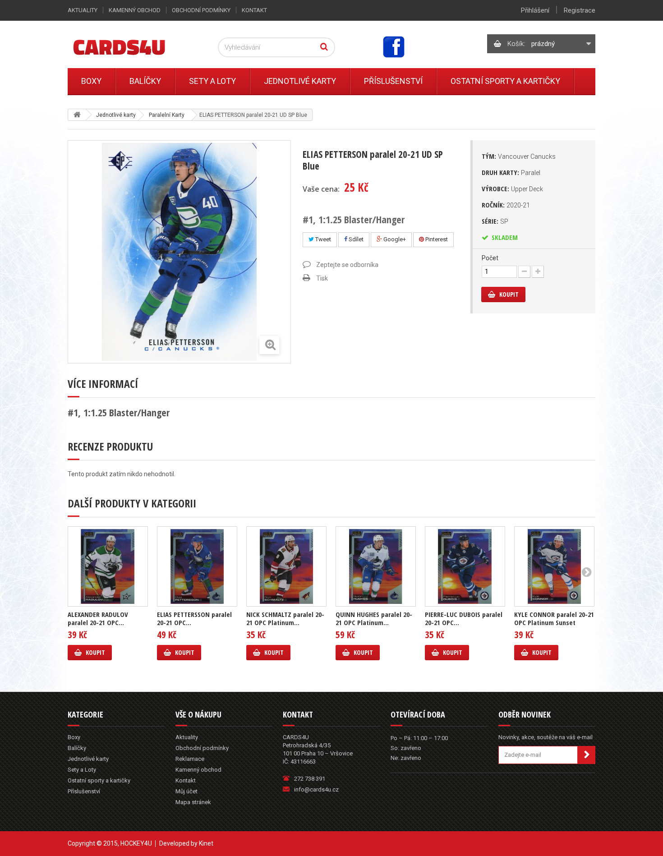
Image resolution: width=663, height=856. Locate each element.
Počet (490, 258)
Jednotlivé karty (300, 81)
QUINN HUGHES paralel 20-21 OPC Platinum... (374, 618)
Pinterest (436, 239)
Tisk (322, 278)
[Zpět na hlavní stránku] (77, 114)
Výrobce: (512, 188)
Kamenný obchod (135, 10)
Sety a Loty (212, 81)
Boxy (91, 81)
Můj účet (186, 791)
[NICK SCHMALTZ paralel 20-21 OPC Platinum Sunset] (286, 566)
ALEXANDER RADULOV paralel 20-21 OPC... (98, 618)
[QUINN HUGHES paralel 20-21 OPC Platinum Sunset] (376, 566)
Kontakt (254, 10)
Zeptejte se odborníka (347, 264)
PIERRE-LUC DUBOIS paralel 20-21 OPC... (463, 618)
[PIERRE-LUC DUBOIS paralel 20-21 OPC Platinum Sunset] (465, 566)
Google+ (394, 239)
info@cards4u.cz (316, 789)
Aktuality (82, 10)
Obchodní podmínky (201, 10)
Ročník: (506, 204)
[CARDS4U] (130, 47)
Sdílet (355, 239)
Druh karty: (511, 172)
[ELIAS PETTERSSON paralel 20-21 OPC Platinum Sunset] (197, 566)
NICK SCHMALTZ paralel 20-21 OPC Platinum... (285, 618)
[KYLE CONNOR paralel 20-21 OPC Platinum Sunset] (554, 566)
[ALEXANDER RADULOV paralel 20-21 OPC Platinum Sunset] (108, 566)
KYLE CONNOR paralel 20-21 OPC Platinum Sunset (554, 618)
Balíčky (145, 81)
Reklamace (189, 758)
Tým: (519, 156)
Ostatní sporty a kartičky (505, 81)
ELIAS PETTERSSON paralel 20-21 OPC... (194, 618)
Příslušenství (393, 81)
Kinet (206, 843)
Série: (495, 221)
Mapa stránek (193, 802)
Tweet (322, 239)
